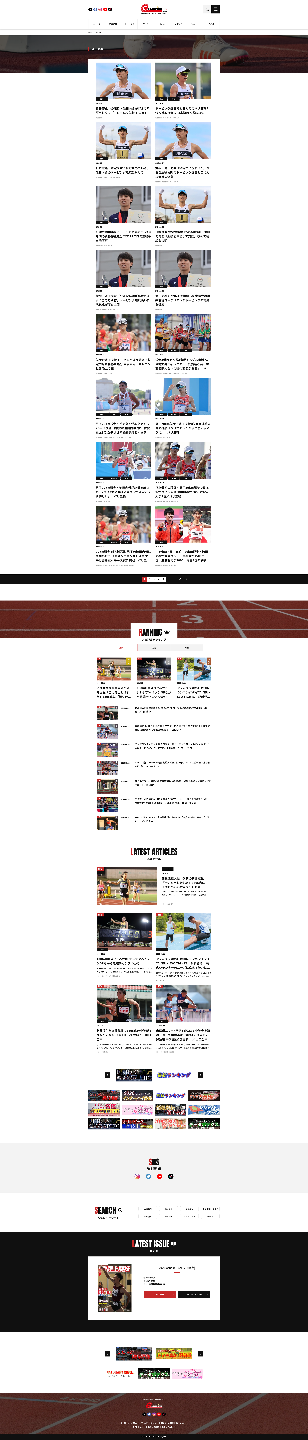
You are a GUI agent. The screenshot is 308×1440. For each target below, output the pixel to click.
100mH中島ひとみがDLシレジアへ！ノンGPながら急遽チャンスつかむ (154, 693)
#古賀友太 (112, 437)
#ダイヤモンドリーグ (104, 976)
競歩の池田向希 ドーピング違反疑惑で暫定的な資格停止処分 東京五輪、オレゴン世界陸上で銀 (123, 364)
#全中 (164, 904)
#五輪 (106, 437)
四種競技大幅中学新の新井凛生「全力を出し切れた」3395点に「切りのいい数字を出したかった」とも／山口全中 (114, 697)
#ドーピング (167, 118)
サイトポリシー (138, 1427)
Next (200, 1075)
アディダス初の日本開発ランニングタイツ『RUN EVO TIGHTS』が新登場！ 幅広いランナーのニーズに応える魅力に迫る (194, 697)
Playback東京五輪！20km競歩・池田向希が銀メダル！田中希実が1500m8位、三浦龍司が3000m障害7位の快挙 (181, 556)
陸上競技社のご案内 (128, 1423)
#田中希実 (158, 565)
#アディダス (160, 980)
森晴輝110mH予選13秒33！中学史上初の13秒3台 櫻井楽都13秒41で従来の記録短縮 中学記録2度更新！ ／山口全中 (183, 1035)
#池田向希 (99, 118)
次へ (181, 579)
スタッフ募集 (153, 1427)
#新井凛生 (170, 904)
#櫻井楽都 (164, 1052)
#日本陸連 (116, 177)
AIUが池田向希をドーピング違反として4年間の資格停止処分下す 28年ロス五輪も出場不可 (123, 236)
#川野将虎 (158, 373)
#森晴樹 (171, 1052)
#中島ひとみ (116, 976)
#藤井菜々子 (100, 565)
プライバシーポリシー (149, 1423)
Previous (107, 1075)
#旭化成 (158, 182)
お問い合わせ (167, 1427)
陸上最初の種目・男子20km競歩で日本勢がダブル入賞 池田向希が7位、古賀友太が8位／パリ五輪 (182, 492)
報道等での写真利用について (172, 1423)
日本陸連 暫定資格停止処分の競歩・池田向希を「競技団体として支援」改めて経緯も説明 (182, 236)
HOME (90, 33)
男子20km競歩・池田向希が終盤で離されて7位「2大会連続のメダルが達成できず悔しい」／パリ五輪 (123, 492)
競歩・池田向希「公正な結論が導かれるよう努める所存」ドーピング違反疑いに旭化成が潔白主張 (123, 300)
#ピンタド (128, 437)
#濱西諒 (131, 565)
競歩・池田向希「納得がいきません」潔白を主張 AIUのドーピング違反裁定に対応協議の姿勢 (182, 173)
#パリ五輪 (176, 118)
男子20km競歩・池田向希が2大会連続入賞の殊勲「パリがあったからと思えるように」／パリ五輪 (183, 428)
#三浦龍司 (174, 565)
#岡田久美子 (167, 373)
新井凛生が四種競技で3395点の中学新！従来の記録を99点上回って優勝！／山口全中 (124, 1035)
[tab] (121, 647)
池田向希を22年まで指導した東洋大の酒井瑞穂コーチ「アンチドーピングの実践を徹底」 (182, 300)
